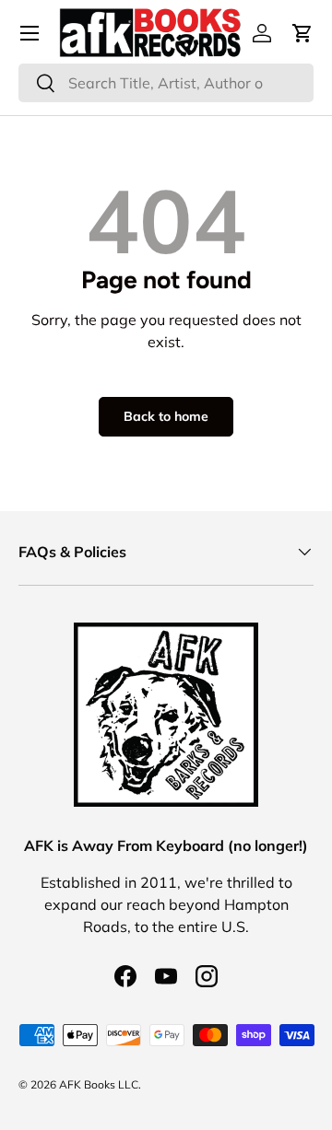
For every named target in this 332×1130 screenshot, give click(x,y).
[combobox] (166, 83)
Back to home (166, 416)
